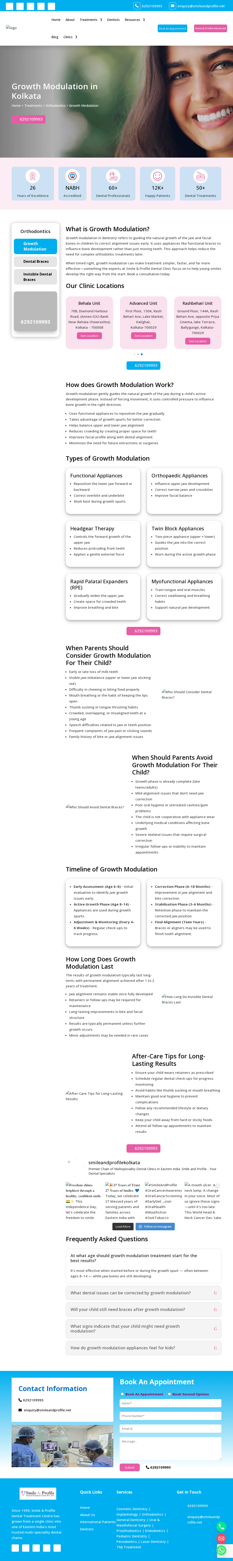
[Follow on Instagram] (20, 6)
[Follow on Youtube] (30, 6)
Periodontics (126, 1541)
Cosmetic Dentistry (132, 1508)
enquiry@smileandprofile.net (201, 6)
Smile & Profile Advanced (210, 28)
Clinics (68, 37)
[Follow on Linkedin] (41, 6)
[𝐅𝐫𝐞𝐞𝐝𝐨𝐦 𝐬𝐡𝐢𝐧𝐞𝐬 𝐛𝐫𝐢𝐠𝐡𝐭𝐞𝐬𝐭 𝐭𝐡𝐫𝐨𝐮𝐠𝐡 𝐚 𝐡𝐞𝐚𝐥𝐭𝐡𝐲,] (84, 1200)
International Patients (98, 1521)
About (70, 19)
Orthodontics (56, 105)
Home (56, 19)
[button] (134, 354)
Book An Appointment (172, 28)
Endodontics (155, 1530)
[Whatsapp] (221, 1550)
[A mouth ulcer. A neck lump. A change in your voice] (203, 1200)
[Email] (221, 1539)
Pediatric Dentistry (131, 1536)
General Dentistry (130, 1519)
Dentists (113, 19)
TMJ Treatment (128, 1547)
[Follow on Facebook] (9, 6)
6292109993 (152, 6)
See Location (89, 336)
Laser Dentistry (153, 1541)
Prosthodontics (128, 1530)
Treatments (88, 19)
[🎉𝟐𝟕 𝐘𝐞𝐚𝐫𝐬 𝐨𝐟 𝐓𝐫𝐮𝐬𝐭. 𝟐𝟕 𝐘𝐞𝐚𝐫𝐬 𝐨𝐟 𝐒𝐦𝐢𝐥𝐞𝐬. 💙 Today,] (123, 1200)
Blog (54, 37)
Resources (132, 19)
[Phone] (221, 1527)
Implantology (127, 1514)
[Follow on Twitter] (51, 6)
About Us (87, 1514)
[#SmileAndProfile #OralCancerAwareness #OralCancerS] (163, 1200)
